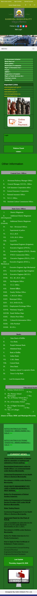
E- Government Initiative (12, 59)
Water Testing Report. (12, 508)
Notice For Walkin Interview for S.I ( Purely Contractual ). (16, 537)
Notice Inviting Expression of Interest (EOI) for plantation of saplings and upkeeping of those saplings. (17, 460)
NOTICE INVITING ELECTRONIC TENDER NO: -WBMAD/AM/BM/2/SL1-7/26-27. (17, 441)
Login (6, 135)
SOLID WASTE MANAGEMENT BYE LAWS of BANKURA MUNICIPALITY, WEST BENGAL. (17, 488)
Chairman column (10, 78)
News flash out (9, 61)
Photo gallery (9, 63)
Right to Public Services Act (14, 76)
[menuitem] (18, 59)
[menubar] (18, 69)
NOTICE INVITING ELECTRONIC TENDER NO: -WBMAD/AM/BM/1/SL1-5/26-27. (17, 429)
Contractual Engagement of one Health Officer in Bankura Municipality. (18, 475)
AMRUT (7, 72)
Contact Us (8, 80)
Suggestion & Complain (12, 74)
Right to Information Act (12, 68)
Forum (7, 70)
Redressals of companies (13, 65)
